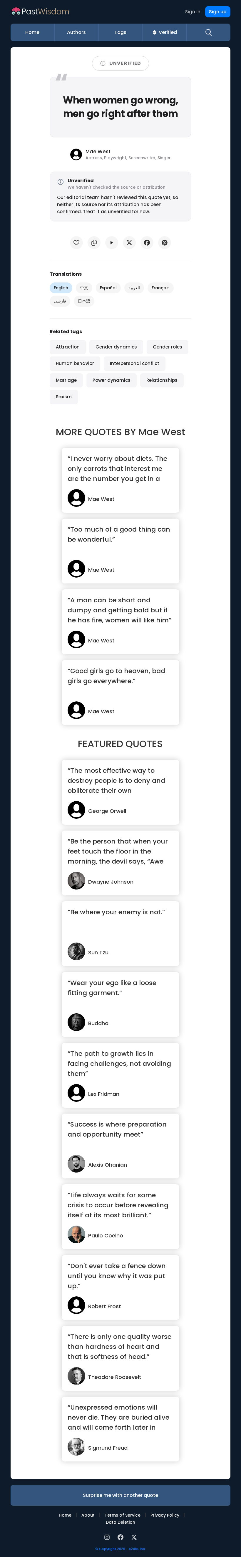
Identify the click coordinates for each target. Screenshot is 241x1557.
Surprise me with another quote (120, 1495)
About (88, 1515)
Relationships (162, 380)
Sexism (64, 397)
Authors (76, 32)
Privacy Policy (164, 1515)
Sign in (192, 12)
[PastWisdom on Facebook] (121, 1537)
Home (32, 32)
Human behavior (75, 363)
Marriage (66, 380)
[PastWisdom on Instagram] (108, 1537)
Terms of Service (122, 1515)
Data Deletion (120, 1522)
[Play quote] (111, 242)
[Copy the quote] (94, 242)
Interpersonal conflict (134, 363)
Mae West (161, 431)
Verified (168, 32)
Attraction (68, 347)
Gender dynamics (116, 347)
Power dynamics (111, 380)
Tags (120, 32)
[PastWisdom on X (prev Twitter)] (134, 1537)
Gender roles (167, 347)
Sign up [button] (218, 11)
